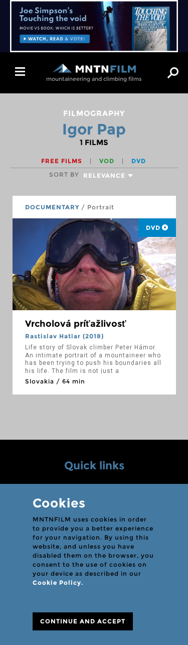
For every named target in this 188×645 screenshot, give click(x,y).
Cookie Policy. (58, 582)
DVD (138, 161)
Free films (62, 161)
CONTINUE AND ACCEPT (82, 621)
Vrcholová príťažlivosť (75, 323)
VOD (107, 161)
